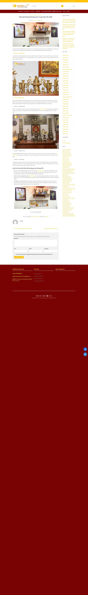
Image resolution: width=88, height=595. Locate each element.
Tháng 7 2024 (65, 78)
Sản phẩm (38, 11)
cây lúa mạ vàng (65, 157)
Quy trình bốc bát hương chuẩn (50, 228)
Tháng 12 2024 (65, 66)
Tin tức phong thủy (37, 15)
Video (64, 11)
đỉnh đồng (64, 215)
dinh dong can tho (66, 159)
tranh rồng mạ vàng (66, 196)
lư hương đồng (71, 169)
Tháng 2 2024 (65, 90)
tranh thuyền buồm (66, 198)
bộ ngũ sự (64, 149)
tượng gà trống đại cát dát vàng (68, 207)
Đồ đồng (71, 213)
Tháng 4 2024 (65, 85)
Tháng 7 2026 (65, 55)
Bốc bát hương (43, 109)
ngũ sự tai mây (72, 173)
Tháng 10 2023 (65, 99)
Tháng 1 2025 (65, 64)
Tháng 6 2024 (65, 80)
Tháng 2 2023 (65, 108)
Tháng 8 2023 (65, 103)
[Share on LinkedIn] (40, 212)
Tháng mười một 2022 (67, 115)
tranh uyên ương (65, 200)
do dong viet (65, 165)
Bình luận (16, 238)
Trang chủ (20, 11)
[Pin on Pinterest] (38, 212)
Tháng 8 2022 (65, 122)
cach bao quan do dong (67, 153)
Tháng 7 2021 (65, 131)
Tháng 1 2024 (65, 92)
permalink (46, 216)
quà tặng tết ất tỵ (65, 184)
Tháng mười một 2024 (67, 69)
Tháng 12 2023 (65, 94)
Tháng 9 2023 (65, 101)
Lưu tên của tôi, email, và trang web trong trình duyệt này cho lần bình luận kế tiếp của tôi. (34, 254)
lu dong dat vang (65, 169)
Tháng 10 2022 (65, 117)
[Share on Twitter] (34, 212)
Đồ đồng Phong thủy (56, 11)
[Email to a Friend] (36, 212)
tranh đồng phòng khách (67, 204)
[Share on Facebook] (31, 212)
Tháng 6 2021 (65, 133)
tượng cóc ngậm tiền (66, 206)
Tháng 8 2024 (65, 76)
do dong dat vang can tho (67, 163)
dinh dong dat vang (66, 161)
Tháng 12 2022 (65, 113)
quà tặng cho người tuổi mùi (67, 178)
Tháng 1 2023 (65, 110)
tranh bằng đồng (65, 186)
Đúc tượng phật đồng (46, 11)
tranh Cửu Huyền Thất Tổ (67, 190)
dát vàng (69, 165)
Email (30, 248)
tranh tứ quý (72, 198)
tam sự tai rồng (71, 184)
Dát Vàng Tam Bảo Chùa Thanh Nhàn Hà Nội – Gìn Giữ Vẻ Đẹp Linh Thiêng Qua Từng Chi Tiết (68, 21)
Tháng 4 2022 (65, 126)
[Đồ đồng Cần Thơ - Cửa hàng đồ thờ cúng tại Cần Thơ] (21, 6)
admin (41, 20)
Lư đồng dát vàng (69, 171)
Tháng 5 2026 (65, 59)
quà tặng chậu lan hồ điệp (67, 180)
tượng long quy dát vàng (67, 209)
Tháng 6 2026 (65, 57)
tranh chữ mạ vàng (66, 188)
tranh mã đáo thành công (67, 192)
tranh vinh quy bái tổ (66, 202)
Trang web (46, 248)
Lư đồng (64, 171)
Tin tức (32, 11)
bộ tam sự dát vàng (66, 151)
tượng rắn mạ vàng (66, 213)
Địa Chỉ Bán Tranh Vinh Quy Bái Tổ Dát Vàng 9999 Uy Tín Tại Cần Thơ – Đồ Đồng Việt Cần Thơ (68, 27)
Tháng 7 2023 (65, 106)
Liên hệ (68, 11)
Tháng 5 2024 (65, 83)
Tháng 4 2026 (65, 62)
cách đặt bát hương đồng (67, 155)
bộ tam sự (68, 149)
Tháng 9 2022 (65, 120)
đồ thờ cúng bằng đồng (71, 215)
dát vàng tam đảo (66, 167)
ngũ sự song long (65, 173)
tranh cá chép (72, 188)
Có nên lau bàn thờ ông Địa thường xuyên (23, 228)
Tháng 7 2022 (65, 124)
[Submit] (62, 6)
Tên (15, 248)
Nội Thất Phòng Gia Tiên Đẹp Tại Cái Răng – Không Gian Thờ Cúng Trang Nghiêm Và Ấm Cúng (68, 34)
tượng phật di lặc (65, 211)
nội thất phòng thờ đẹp (66, 176)
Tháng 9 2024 (65, 73)
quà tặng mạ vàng (66, 182)
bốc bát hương (40, 170)
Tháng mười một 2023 (67, 96)
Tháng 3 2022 (65, 129)
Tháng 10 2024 (65, 71)
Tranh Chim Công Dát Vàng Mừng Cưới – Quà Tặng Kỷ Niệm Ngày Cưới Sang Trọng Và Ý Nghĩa (68, 46)
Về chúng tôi (27, 11)
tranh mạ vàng (65, 194)
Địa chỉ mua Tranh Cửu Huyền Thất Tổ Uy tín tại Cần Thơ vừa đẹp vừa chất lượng (68, 40)
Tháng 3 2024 (65, 87)
